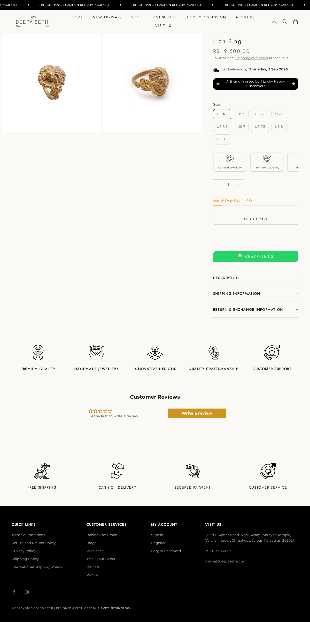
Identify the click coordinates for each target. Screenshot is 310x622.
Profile (92, 575)
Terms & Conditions (28, 535)
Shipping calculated (251, 58)
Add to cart (256, 219)
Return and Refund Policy (34, 543)
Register (158, 543)
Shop (136, 17)
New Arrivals (107, 17)
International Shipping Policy (37, 567)
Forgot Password (166, 551)
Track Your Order (101, 559)
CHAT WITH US (259, 256)
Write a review (197, 413)
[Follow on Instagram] (26, 592)
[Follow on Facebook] (14, 592)
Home (77, 17)
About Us (245, 17)
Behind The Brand (101, 535)
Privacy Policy (24, 551)
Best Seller (163, 17)
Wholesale (95, 551)
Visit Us (163, 25)
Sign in (157, 535)
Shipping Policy (25, 559)
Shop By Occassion (205, 17)
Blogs (91, 543)
